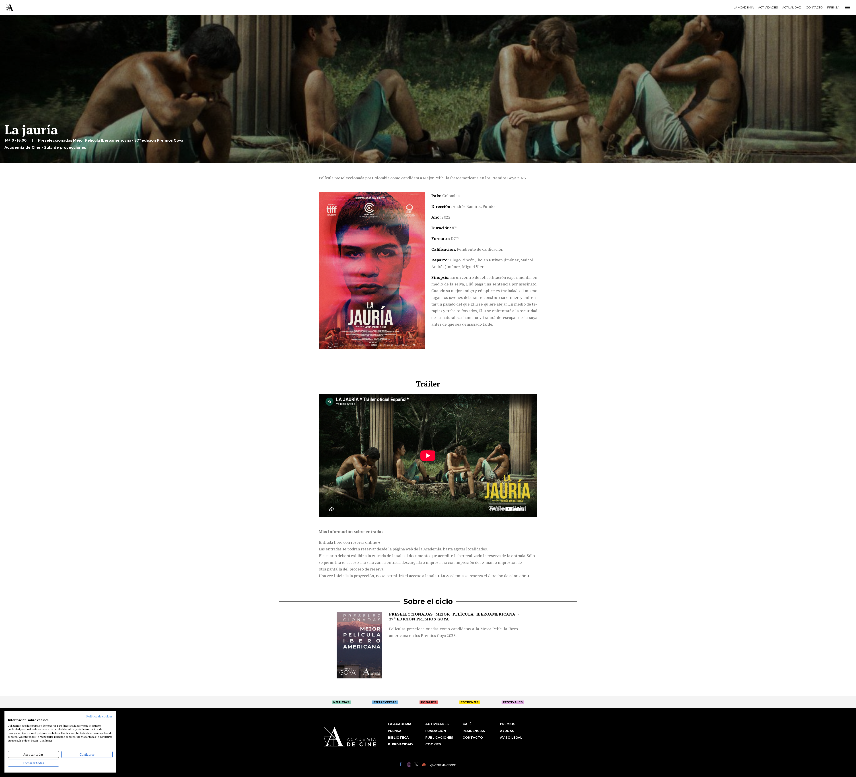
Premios (507, 724)
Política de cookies (99, 716)
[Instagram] (409, 765)
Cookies (433, 744)
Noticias (341, 702)
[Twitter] (417, 765)
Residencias (474, 731)
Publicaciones (439, 738)
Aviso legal (511, 738)
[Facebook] (402, 765)
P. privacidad (400, 744)
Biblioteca (398, 738)
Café (467, 724)
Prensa (833, 7)
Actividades (768, 7)
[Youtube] (424, 765)
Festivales (513, 702)
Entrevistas (385, 702)
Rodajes (428, 702)
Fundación (435, 731)
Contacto (814, 7)
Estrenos (469, 702)
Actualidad (791, 7)
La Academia (744, 7)
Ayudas (507, 731)
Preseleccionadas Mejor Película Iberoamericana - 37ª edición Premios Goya (454, 616)
